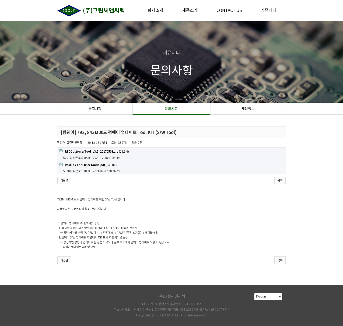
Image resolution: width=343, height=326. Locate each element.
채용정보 (248, 108)
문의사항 (171, 108)
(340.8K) (91, 165)
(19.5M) (97, 151)
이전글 (64, 180)
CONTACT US (229, 10)
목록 (280, 180)
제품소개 (190, 10)
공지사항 (95, 108)
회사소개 (155, 10)
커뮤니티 (268, 10)
